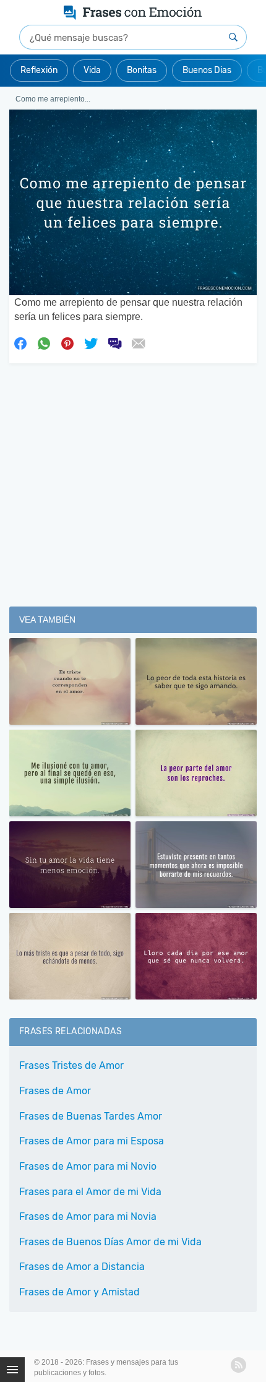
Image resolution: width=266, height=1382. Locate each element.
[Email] (138, 343)
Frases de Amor (55, 1091)
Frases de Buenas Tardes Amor (90, 1116)
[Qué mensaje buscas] (233, 37)
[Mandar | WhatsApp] (44, 343)
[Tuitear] (91, 343)
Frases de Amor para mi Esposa (91, 1141)
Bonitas (142, 70)
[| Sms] (114, 343)
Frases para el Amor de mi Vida (90, 1192)
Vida (92, 70)
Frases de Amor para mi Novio (88, 1166)
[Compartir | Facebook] (20, 343)
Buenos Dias (206, 70)
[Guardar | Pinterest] (67, 343)
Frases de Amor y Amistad (79, 1292)
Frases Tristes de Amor (71, 1065)
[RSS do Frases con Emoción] (238, 1365)
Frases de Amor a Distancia (82, 1266)
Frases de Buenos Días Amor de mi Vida (110, 1242)
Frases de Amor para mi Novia (88, 1216)
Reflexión (39, 70)
